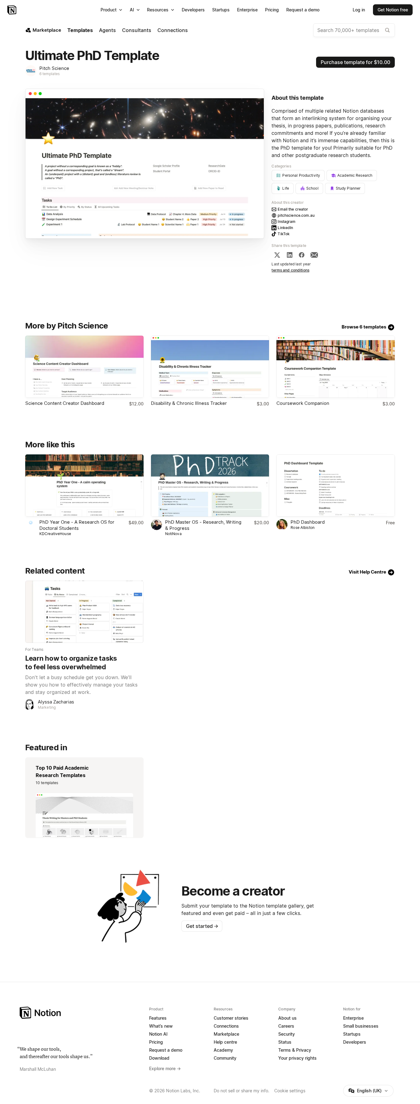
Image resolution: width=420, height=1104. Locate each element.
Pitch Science (54, 68)
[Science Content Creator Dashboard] (84, 367)
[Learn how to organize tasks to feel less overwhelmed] (84, 612)
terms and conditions (290, 270)
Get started (202, 926)
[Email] (314, 254)
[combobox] (354, 30)
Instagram (286, 221)
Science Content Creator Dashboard (64, 403)
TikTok (284, 234)
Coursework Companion (302, 403)
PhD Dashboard (308, 522)
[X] (277, 254)
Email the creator (293, 209)
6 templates (49, 73)
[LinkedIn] (289, 254)
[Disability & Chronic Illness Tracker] (210, 367)
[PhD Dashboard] (335, 485)
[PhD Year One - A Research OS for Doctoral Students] (84, 485)
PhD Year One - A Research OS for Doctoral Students (76, 525)
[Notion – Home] (12, 10)
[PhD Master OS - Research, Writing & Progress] (210, 485)
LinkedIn (285, 227)
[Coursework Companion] (335, 367)
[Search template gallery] (387, 30)
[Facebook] (302, 254)
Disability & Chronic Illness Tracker (189, 403)
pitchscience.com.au (296, 215)
